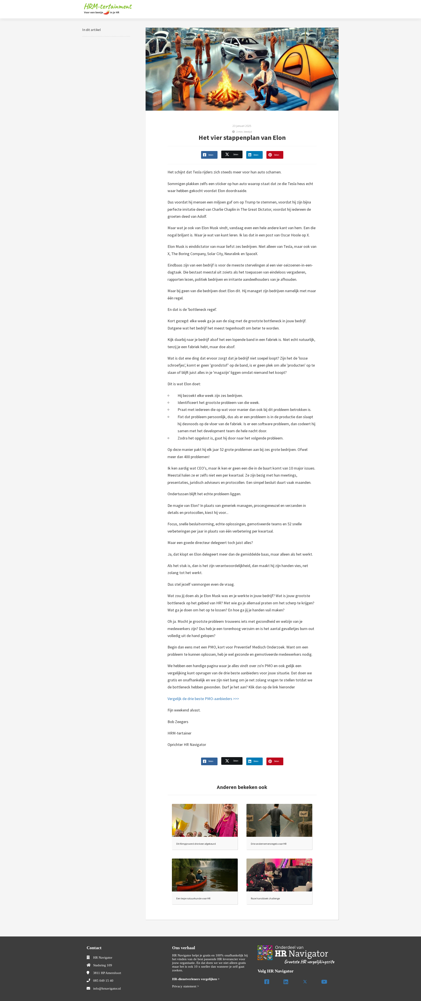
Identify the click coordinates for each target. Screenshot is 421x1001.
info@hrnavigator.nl (107, 988)
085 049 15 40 (103, 980)
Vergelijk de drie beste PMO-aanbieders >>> (203, 698)
